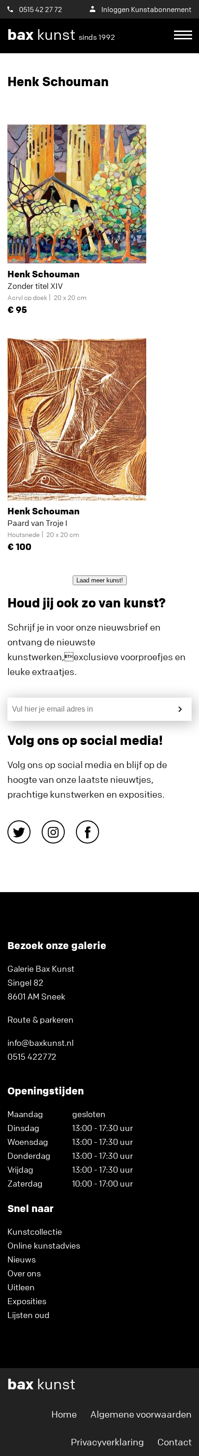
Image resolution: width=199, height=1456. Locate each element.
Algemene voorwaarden (141, 1414)
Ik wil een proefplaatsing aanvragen (95, 69)
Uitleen (21, 1287)
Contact (174, 1442)
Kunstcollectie (34, 1231)
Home (64, 1414)
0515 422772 (31, 1056)
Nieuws (21, 1259)
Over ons (24, 1273)
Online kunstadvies (43, 1245)
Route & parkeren (40, 1019)
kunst (61, 35)
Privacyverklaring (107, 1442)
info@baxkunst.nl (40, 1042)
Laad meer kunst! (99, 580)
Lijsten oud (28, 1315)
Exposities (26, 1301)
